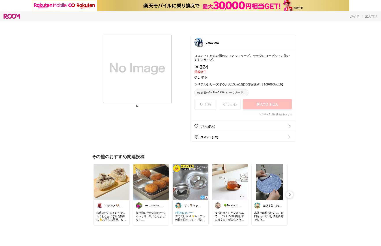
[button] (198, 42)
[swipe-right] (289, 194)
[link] (111, 182)
